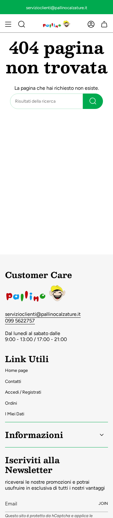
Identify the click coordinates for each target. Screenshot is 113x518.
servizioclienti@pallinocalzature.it (43, 314)
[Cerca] (93, 101)
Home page (16, 370)
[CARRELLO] (104, 24)
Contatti (13, 381)
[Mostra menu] (8, 24)
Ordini (11, 403)
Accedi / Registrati (23, 392)
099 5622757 (20, 321)
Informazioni (34, 434)
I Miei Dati (14, 414)
